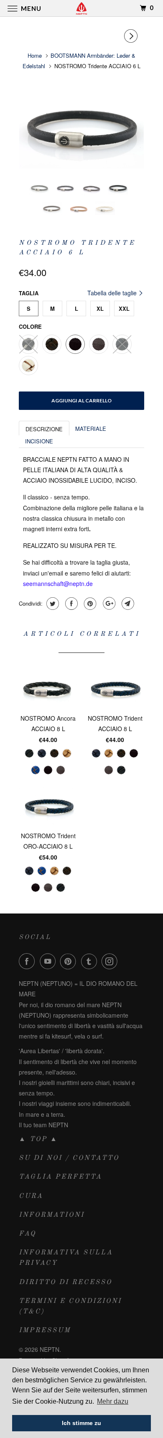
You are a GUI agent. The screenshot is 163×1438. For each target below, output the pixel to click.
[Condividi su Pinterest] (89, 603)
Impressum (45, 1330)
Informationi (51, 1215)
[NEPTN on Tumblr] (90, 961)
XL (100, 308)
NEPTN (49, 1349)
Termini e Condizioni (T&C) (70, 1306)
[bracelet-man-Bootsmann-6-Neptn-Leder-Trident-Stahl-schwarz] (81, 127)
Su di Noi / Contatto (69, 1158)
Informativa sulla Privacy (66, 1258)
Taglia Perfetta (60, 1177)
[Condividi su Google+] (108, 603)
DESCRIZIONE (44, 429)
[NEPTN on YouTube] (49, 961)
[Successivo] (132, 36)
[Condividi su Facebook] (70, 603)
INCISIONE (39, 441)
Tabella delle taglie (112, 293)
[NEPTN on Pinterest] (69, 961)
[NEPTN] (81, 8)
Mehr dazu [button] (112, 1401)
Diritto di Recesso (65, 1282)
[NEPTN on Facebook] (28, 961)
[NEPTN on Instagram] (111, 961)
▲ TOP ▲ (38, 1139)
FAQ (27, 1234)
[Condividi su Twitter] (51, 603)
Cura (31, 1196)
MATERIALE (90, 428)
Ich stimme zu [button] (81, 1423)
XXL (124, 308)
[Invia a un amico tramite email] (127, 603)
